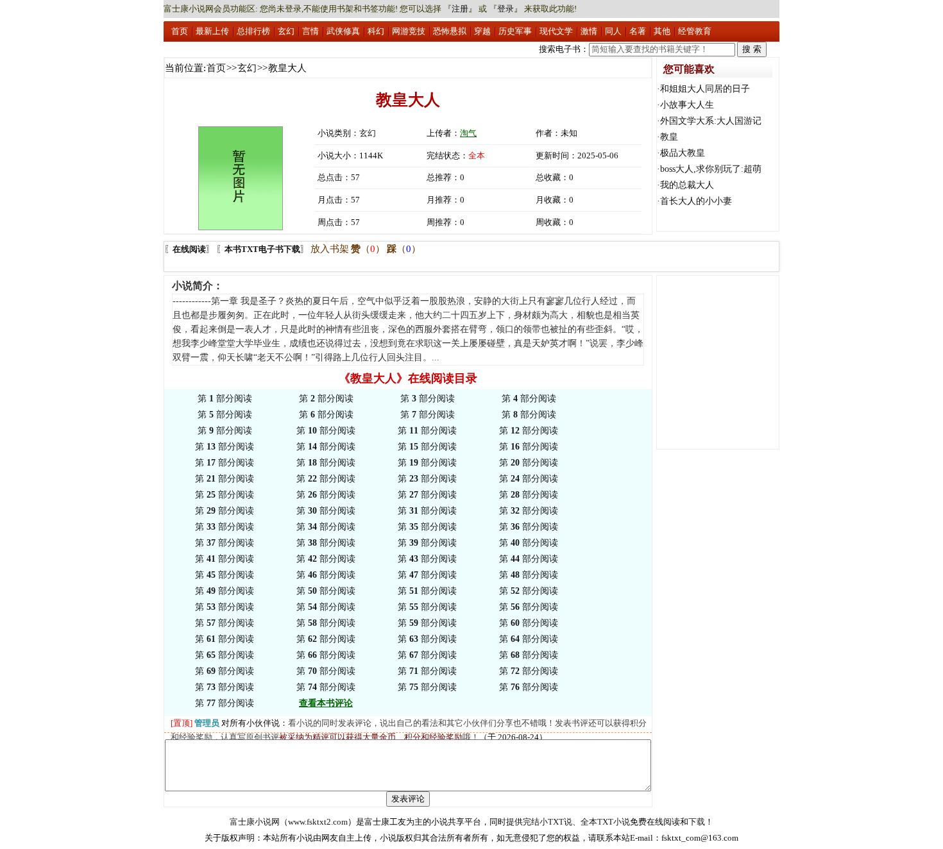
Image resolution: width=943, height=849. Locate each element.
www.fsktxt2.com (318, 822)
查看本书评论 (326, 703)
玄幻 (286, 31)
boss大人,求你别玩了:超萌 (710, 169)
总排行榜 (253, 31)
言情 (310, 31)
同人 (613, 31)
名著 (637, 31)
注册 (460, 8)
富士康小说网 (255, 822)
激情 (589, 31)
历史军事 (515, 31)
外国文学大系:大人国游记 (710, 121)
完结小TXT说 (547, 822)
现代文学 (556, 31)
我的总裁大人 (687, 185)
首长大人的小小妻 (696, 201)
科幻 (376, 31)
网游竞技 (408, 31)
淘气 (468, 133)
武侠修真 (343, 31)
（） (368, 249)
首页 (179, 31)
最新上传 (212, 31)
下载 (696, 822)
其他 (662, 31)
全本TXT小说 (605, 822)
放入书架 (329, 249)
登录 (505, 8)
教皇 (669, 137)
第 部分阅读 (225, 398)
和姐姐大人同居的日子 (705, 89)
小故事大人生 (687, 105)
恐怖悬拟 (449, 31)
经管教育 (694, 31)
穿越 (482, 31)
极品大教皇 (682, 153)
